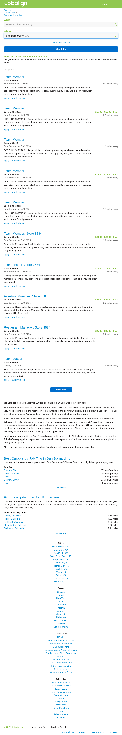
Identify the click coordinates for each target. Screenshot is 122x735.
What (7, 19)
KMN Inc (61, 656)
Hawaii (61, 595)
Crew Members (11, 473)
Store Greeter (61, 695)
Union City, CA (61, 550)
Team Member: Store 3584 (23, 233)
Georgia (61, 592)
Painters (61, 717)
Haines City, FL (61, 565)
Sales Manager (61, 714)
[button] (114, 4)
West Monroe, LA (61, 546)
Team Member (14, 77)
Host (6, 483)
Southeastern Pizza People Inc (61, 653)
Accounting (61, 704)
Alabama (61, 601)
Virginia (61, 607)
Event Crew (61, 689)
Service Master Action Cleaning (61, 650)
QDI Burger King (61, 647)
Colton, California (12, 515)
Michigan (61, 623)
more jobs (61, 389)
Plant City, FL (61, 581)
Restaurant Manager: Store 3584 (27, 327)
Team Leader (13, 358)
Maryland (61, 604)
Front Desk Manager (61, 692)
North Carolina (61, 620)
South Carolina (61, 627)
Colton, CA (61, 575)
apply (6, 98)
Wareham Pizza (61, 659)
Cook (6, 476)
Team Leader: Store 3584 (22, 265)
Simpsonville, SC (61, 559)
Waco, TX (61, 572)
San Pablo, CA (61, 553)
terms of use (67, 732)
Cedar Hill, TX (61, 578)
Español (104, 4)
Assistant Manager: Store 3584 (26, 296)
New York (61, 598)
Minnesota (61, 614)
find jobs (61, 49)
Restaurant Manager (61, 685)
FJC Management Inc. (61, 662)
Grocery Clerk (11, 470)
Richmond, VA (61, 562)
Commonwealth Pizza (61, 672)
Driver (61, 698)
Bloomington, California (15, 525)
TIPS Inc (61, 637)
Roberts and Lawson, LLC (61, 643)
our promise (98, 732)
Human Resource (61, 682)
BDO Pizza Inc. (61, 669)
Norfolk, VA (61, 569)
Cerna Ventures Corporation (61, 640)
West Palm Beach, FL (61, 556)
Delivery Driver (11, 479)
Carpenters (61, 701)
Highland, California (14, 522)
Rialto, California (12, 518)
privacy (82, 732)
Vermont (61, 611)
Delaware (61, 617)
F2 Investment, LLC (61, 666)
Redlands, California (14, 528)
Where (8, 31)
